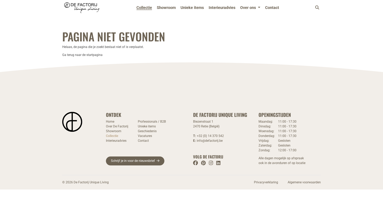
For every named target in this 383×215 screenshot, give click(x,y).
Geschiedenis (147, 131)
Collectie (144, 7)
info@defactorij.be (210, 141)
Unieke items (192, 7)
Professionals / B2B (152, 121)
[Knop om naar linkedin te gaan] (218, 163)
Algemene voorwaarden (304, 182)
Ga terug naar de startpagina (82, 55)
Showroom (166, 7)
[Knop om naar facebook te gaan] (195, 163)
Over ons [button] (248, 7)
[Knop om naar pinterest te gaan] (203, 163)
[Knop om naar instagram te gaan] (211, 163)
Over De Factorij (117, 126)
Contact (272, 7)
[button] (250, 8)
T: (208, 136)
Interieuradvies (222, 7)
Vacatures (145, 136)
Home (110, 121)
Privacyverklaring (266, 182)
